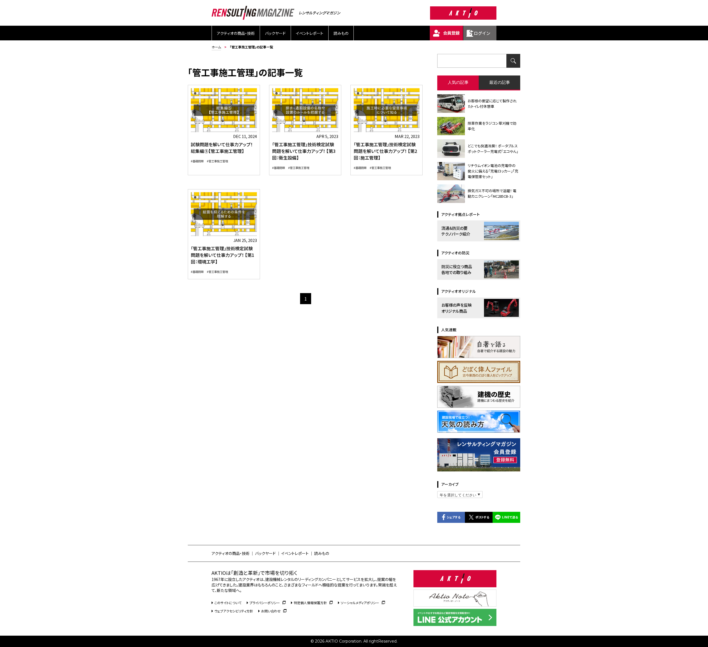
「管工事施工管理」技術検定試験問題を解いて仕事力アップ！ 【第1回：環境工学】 (222, 255)
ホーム (216, 47)
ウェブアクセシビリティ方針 (233, 611)
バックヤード (275, 33)
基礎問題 (198, 161)
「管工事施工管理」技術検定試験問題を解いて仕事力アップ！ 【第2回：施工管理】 (385, 151)
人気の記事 (458, 82)
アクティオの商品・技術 (236, 33)
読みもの (341, 33)
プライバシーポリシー (264, 602)
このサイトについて (227, 602)
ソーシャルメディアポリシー (360, 602)
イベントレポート (309, 33)
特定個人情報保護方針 (310, 602)
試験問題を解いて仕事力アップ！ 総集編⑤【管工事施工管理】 (222, 147)
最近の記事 (499, 82)
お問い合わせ (271, 611)
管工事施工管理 (218, 161)
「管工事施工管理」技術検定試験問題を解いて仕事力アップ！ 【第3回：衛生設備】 (303, 151)
